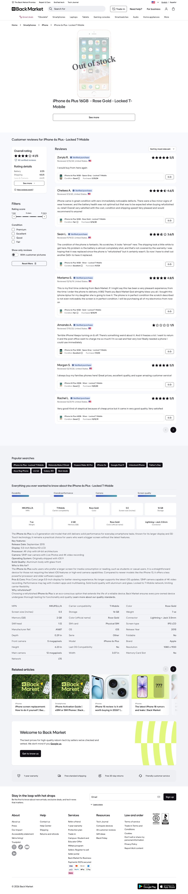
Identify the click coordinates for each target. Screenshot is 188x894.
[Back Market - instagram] (14, 847)
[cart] (173, 9)
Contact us (45, 821)
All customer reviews (106, 830)
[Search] (50, 8)
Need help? (136, 8)
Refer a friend (74, 821)
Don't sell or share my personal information (134, 838)
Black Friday (101, 838)
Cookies (128, 833)
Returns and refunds (49, 834)
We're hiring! (17, 838)
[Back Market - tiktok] (20, 847)
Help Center (45, 825)
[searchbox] (79, 9)
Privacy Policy (131, 844)
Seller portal (73, 854)
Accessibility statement (23, 834)
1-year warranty (75, 825)
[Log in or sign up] (166, 9)
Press (14, 825)
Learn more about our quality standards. (94, 597)
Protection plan (75, 830)
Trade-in (72, 834)
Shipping (44, 830)
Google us (56, 743)
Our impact (17, 830)
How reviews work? (25, 189)
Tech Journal (102, 821)
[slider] (14, 217)
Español (173, 2)
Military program (75, 845)
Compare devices (104, 825)
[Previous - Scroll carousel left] (166, 669)
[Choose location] (155, 2)
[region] (94, 695)
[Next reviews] (173, 430)
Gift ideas (100, 834)
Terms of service (132, 821)
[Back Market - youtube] (27, 847)
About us (16, 821)
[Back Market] (27, 9)
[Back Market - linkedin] (14, 853)
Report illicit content (134, 848)
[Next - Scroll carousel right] (173, 669)
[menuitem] (59, 17)
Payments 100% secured (79, 862)
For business (153, 8)
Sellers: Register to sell (78, 849)
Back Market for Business (79, 858)
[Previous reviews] (166, 430)
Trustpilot (16, 842)
